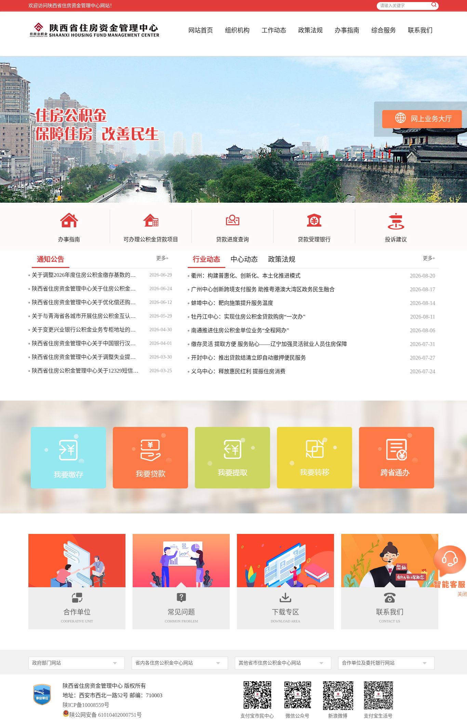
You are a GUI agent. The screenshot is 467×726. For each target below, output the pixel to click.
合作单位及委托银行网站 (368, 663)
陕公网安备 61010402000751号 (105, 714)
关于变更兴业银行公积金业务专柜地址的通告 (85, 330)
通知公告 (50, 259)
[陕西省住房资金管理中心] (94, 36)
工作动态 (274, 30)
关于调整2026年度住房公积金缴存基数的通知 (85, 275)
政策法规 (310, 30)
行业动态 (206, 259)
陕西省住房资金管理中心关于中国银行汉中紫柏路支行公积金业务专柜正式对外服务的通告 (85, 343)
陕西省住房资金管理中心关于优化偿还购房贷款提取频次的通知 (85, 302)
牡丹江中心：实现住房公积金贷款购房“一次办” (248, 317)
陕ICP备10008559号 (86, 705)
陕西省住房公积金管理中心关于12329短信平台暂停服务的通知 (85, 371)
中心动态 (244, 259)
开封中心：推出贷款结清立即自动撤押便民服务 (248, 358)
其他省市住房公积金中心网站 (270, 663)
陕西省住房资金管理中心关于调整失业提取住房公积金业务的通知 (85, 357)
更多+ (162, 258)
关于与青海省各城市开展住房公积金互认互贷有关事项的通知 (85, 316)
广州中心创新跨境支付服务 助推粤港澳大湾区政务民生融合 (263, 289)
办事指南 (347, 30)
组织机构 (237, 30)
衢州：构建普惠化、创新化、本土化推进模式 (246, 276)
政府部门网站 (46, 663)
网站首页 (200, 30)
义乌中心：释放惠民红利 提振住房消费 (238, 371)
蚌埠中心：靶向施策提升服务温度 (232, 303)
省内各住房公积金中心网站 (164, 663)
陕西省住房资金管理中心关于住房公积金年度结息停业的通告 (85, 289)
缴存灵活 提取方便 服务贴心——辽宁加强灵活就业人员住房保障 (269, 344)
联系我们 (420, 30)
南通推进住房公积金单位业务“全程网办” (240, 330)
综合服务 (383, 30)
